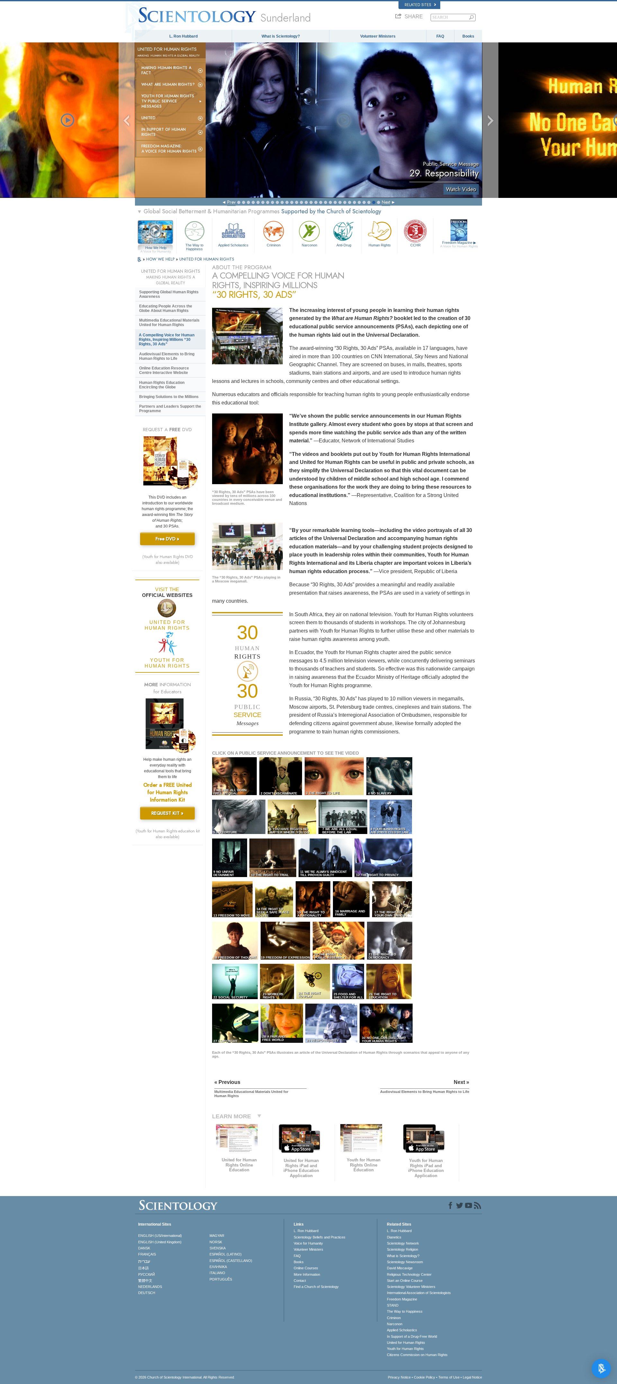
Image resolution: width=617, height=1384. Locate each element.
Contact (300, 1280)
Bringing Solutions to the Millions (169, 397)
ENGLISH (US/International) (160, 1236)
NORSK (216, 1242)
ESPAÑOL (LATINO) (226, 1254)
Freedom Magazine (459, 244)
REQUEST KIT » (167, 813)
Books (468, 36)
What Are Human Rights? (168, 84)
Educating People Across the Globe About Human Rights (165, 308)
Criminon (274, 245)
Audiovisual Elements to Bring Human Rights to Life (166, 356)
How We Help (155, 248)
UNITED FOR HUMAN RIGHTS (206, 259)
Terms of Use (449, 1377)
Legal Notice (472, 1377)
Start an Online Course (405, 1280)
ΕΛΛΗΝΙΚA (218, 1267)
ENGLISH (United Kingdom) (160, 1242)
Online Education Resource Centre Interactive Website (164, 370)
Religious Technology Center (409, 1274)
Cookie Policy (424, 1377)
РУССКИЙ (146, 1274)
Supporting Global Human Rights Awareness (169, 294)
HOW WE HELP (161, 259)
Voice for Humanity (308, 1243)
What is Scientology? (281, 36)
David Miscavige (400, 1268)
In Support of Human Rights (163, 132)
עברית (144, 1261)
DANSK (144, 1248)
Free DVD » (167, 539)
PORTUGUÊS (221, 1279)
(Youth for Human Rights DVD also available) (167, 559)
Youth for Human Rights (405, 1349)
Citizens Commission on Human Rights (417, 1355)
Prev (231, 202)
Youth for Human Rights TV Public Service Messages (167, 101)
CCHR (415, 245)
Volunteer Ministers (378, 36)
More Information (307, 1274)
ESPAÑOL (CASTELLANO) (231, 1261)
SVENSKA (218, 1248)
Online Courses (306, 1268)
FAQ (440, 36)
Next (386, 202)
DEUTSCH (146, 1293)
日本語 (143, 1268)
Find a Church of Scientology (316, 1287)
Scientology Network (403, 1243)
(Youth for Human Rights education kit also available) (168, 834)
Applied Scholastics (233, 245)
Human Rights (380, 245)
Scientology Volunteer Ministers (411, 1287)
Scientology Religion (402, 1249)
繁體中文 (145, 1280)
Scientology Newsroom (405, 1262)
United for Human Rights (406, 1342)
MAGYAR (217, 1236)
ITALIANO (217, 1273)
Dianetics (394, 1237)
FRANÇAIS (147, 1254)
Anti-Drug (343, 245)
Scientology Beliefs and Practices (319, 1237)
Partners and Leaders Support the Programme (170, 408)
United (148, 118)
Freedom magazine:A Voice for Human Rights (169, 148)
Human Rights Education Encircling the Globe (161, 384)
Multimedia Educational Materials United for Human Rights (169, 322)
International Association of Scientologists (419, 1293)
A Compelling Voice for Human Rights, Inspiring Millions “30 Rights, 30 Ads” (166, 339)
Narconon (309, 245)
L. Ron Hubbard (183, 36)
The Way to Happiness (194, 246)
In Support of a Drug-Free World (412, 1336)
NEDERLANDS (150, 1287)
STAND (392, 1305)
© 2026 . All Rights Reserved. (185, 1377)
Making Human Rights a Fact (166, 70)
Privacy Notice (399, 1377)
